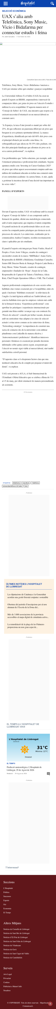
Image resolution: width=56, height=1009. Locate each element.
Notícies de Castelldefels (12, 957)
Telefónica (35, 483)
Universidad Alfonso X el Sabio (12, 486)
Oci (4, 904)
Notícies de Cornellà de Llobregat (16, 929)
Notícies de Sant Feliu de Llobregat (17, 941)
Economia (7, 908)
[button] (52, 4)
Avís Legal (7, 974)
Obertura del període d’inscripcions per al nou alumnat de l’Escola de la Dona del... (27, 606)
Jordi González (10, 37)
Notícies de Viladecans (12, 945)
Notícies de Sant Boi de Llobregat (16, 933)
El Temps (11, 763)
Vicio (26, 486)
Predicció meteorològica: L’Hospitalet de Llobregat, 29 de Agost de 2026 (24, 768)
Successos (7, 896)
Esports (6, 900)
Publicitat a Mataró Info (12, 986)
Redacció (10, 773)
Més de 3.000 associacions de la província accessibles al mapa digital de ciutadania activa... (28, 616)
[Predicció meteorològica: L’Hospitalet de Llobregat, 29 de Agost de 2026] (28, 747)
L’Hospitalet (8, 888)
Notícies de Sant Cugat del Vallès (16, 953)
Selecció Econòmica (14, 11)
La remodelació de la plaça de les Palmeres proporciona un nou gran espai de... (25, 625)
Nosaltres (6, 990)
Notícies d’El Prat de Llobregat (15, 937)
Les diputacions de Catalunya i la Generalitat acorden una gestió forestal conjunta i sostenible (27, 596)
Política (6, 892)
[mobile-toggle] (5, 3)
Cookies (6, 982)
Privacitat (7, 978)
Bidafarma (16, 483)
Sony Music (25, 483)
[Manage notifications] (50, 1004)
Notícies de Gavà (9, 949)
